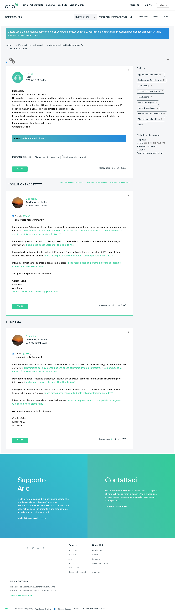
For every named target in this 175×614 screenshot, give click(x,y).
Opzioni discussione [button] (167, 60)
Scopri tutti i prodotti (78, 572)
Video (140, 125)
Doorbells (62, 5)
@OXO (26, 216)
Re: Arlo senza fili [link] (18, 49)
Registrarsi (144, 17)
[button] (129, 70)
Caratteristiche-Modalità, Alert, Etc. (67, 45)
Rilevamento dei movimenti (47, 157)
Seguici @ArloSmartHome (21, 595)
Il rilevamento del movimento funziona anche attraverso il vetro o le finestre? (62, 230)
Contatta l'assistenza (116, 507)
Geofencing (143, 86)
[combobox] (116, 17)
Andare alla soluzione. (33, 138)
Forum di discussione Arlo (31, 45)
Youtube (38, 548)
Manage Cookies (64, 609)
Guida (165, 17)
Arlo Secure (97, 550)
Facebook (27, 548)
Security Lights (77, 5)
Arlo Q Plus (74, 568)
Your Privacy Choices (43, 609)
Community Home (100, 563)
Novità (95, 555)
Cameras (50, 5)
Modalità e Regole (146, 103)
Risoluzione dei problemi (74, 157)
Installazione (143, 97)
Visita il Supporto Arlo (28, 518)
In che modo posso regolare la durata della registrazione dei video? (78, 255)
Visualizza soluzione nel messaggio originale (35, 291)
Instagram (43, 548)
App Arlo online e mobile (149, 75)
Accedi (156, 17)
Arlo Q (71, 563)
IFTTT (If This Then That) (149, 91)
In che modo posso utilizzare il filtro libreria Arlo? (50, 245)
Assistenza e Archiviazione (150, 80)
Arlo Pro (72, 555)
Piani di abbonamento (32, 5)
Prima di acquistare (146, 108)
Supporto (134, 5)
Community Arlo (13, 17)
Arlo (70, 559)
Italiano (9, 45)
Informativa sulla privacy (23, 609)
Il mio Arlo (147, 5)
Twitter (32, 548)
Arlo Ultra (73, 550)
